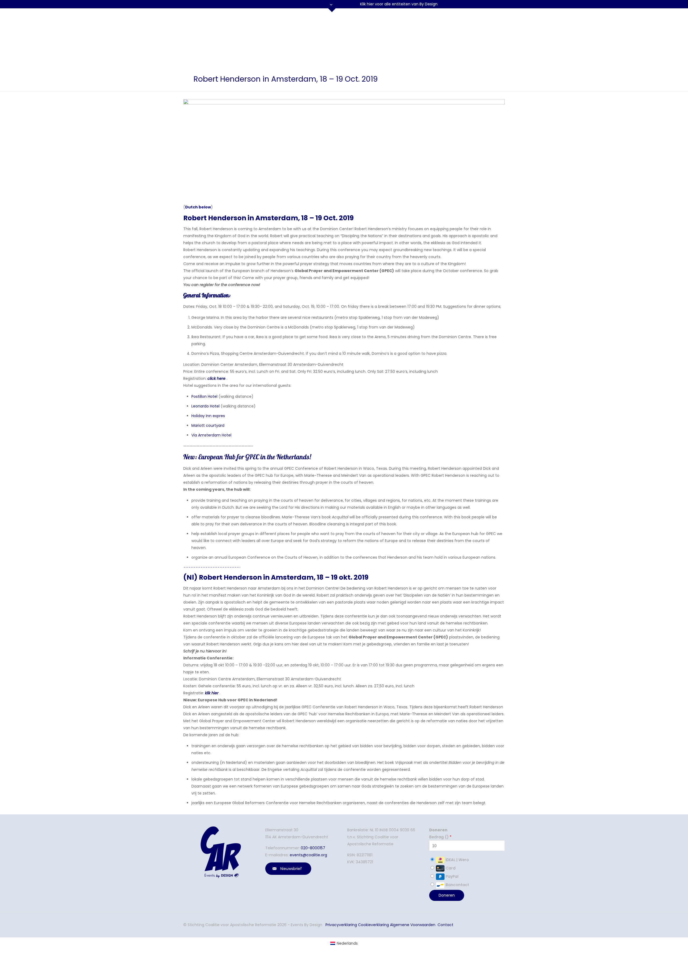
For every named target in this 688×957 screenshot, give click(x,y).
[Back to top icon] (651, 946)
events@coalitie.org (308, 855)
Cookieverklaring (373, 924)
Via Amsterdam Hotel (211, 435)
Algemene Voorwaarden (412, 924)
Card (450, 868)
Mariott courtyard (207, 425)
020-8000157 (313, 848)
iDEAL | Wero (457, 859)
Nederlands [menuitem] (347, 943)
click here (216, 378)
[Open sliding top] (332, 6)
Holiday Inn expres (208, 415)
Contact (445, 924)
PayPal (451, 876)
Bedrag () (440, 837)
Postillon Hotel (204, 396)
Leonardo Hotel (205, 406)
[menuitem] (344, 943)
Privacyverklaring (341, 924)
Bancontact (457, 884)
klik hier (211, 693)
